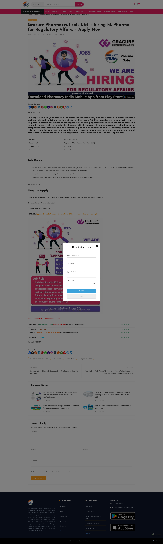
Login (81, 296)
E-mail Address (73, 256)
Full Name (71, 264)
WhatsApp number (77, 272)
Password (71, 280)
